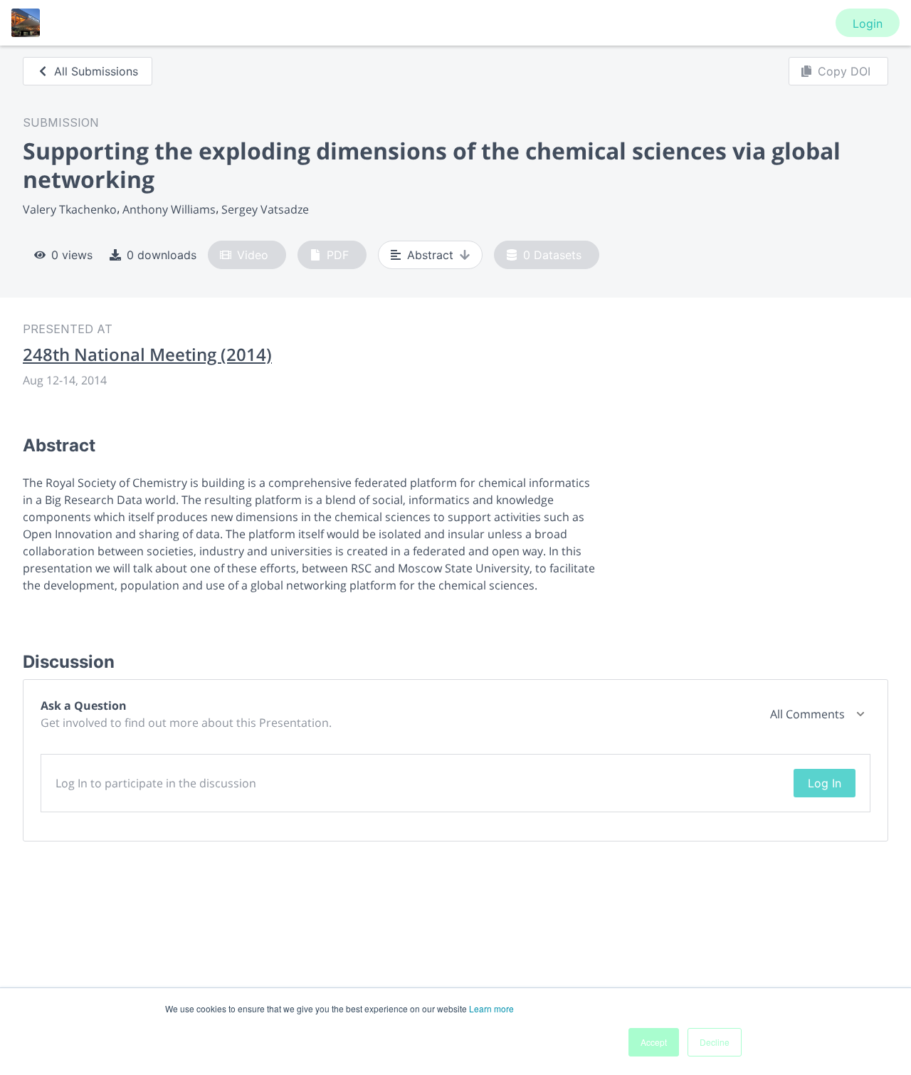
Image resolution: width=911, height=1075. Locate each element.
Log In (824, 783)
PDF (338, 255)
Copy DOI (844, 71)
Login (868, 23)
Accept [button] (654, 1042)
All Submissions (96, 71)
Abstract (430, 255)
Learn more (491, 1008)
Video (252, 255)
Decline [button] (715, 1042)
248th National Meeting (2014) (147, 354)
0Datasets (552, 255)
